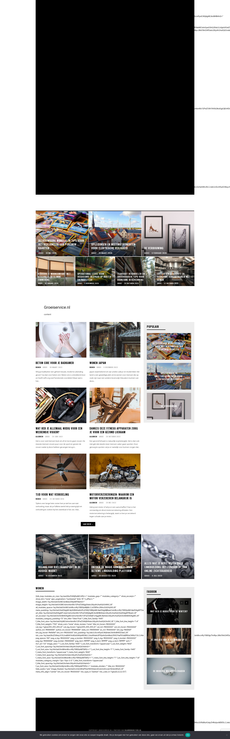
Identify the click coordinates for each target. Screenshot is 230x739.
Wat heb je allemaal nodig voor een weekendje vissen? (59, 430)
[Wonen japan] (115, 340)
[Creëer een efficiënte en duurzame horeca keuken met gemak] (174, 271)
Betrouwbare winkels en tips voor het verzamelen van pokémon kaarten (168, 346)
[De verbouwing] (168, 233)
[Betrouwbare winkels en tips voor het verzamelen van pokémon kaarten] (62, 233)
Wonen (38, 367)
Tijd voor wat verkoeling (52, 494)
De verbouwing (169, 406)
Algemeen (39, 436)
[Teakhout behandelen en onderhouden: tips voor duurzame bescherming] (135, 271)
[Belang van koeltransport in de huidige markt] (62, 556)
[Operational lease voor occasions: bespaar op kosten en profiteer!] (95, 271)
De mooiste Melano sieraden (169, 671)
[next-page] (186, 338)
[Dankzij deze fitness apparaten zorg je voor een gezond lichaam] (115, 405)
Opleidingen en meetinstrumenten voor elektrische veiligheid (168, 376)
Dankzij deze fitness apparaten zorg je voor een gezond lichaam (114, 430)
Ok (188, 735)
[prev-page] (182, 338)
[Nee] (226, 735)
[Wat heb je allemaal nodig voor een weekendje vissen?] (61, 405)
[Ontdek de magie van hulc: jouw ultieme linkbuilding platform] (115, 556)
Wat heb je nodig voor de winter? (169, 611)
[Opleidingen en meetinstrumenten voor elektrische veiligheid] (115, 233)
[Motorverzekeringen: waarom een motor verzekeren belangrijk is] (115, 471)
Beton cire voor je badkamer (55, 363)
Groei (45, 367)
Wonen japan (98, 363)
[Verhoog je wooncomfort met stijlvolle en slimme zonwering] (55, 271)
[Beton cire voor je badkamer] (61, 340)
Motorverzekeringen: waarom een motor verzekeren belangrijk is (112, 496)
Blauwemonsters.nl (133, 730)
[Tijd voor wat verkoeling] (61, 471)
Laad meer (87, 524)
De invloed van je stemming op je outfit (169, 641)
